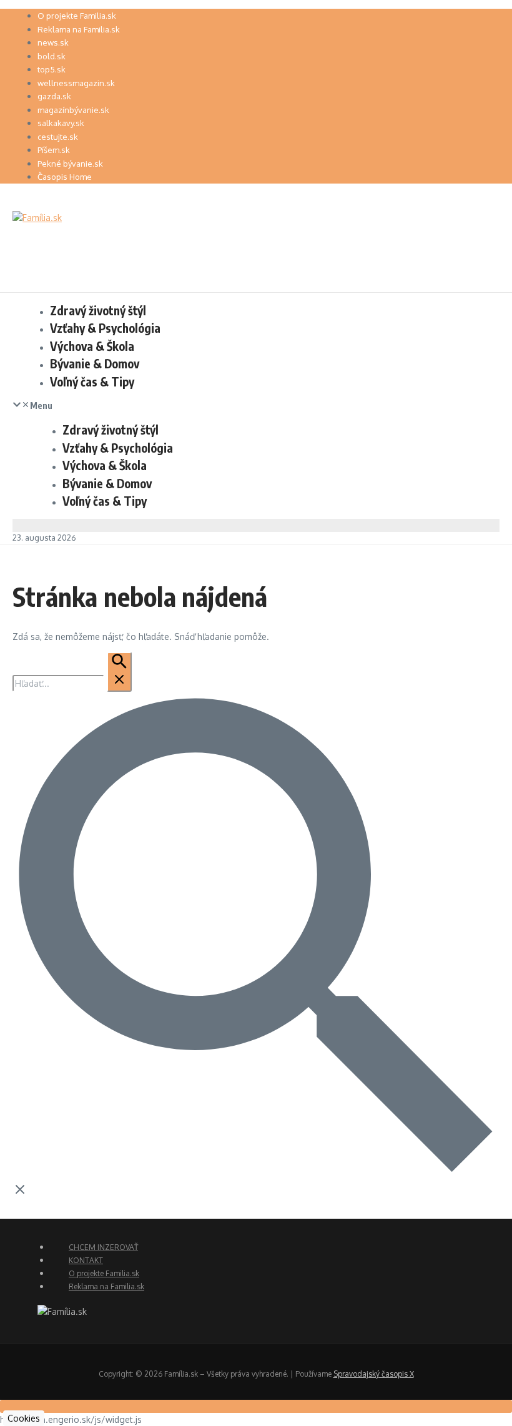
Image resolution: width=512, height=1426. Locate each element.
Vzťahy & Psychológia (105, 327)
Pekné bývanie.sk (70, 164)
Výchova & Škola (92, 345)
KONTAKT (86, 1260)
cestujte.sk (57, 137)
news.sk (53, 42)
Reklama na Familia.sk (78, 29)
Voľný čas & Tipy (92, 381)
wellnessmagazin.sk (76, 83)
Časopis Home (64, 177)
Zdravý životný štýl (98, 310)
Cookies (23, 1418)
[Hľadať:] (72, 683)
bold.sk (51, 56)
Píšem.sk (53, 150)
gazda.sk (54, 96)
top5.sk (51, 69)
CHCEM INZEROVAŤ (103, 1247)
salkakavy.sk (60, 123)
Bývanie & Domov (94, 363)
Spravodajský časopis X (373, 1374)
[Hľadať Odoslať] (119, 672)
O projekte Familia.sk (76, 16)
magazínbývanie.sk (73, 110)
